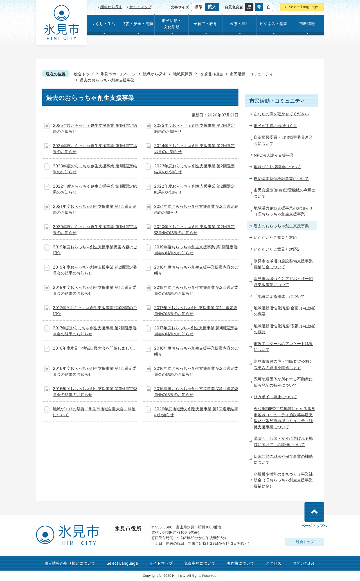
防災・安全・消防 (137, 23)
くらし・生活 (103, 23)
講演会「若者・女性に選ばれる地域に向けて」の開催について (283, 441)
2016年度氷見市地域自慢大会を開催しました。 (95, 348)
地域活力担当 (211, 73)
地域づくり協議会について (277, 166)
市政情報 (307, 23)
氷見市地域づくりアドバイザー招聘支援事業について (283, 281)
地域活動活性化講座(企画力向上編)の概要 (285, 310)
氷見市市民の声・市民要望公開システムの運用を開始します (283, 364)
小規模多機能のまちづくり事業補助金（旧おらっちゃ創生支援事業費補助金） (283, 480)
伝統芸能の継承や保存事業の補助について (283, 459)
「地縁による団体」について (279, 296)
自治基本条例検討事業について (281, 178)
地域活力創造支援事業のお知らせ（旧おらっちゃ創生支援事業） (283, 211)
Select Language (303, 6)
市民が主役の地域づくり (275, 125)
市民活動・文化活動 (171, 23)
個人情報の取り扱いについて (69, 563)
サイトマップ (140, 6)
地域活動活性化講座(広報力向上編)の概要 (285, 328)
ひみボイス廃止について (275, 396)
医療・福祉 (239, 23)
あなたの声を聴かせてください (281, 113)
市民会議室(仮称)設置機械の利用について (285, 193)
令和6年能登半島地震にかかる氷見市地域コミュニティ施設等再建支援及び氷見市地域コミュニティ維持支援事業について (284, 417)
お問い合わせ (304, 563)
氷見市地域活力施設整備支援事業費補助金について (283, 263)
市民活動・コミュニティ (251, 73)
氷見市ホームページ (118, 73)
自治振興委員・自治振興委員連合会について (283, 140)
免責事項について (199, 563)
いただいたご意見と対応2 (277, 249)
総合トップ (84, 73)
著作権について (240, 563)
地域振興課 (183, 73)
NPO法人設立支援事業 (274, 155)
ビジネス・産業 (273, 23)
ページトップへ (314, 525)
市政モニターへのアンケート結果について (283, 346)
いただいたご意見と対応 (275, 237)
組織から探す (111, 6)
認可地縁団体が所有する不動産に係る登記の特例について (283, 382)
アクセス (273, 563)
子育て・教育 (205, 23)
